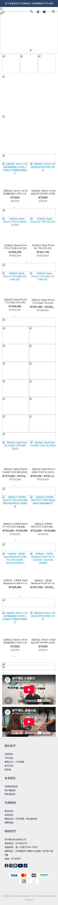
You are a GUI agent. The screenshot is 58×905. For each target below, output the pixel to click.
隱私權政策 (10, 794)
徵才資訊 (9, 765)
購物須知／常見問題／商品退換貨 (21, 818)
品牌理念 (9, 754)
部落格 (8, 769)
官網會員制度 (11, 786)
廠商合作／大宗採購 (14, 762)
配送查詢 (9, 811)
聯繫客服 (9, 822)
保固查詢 (9, 815)
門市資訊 (9, 758)
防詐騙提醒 (10, 790)
